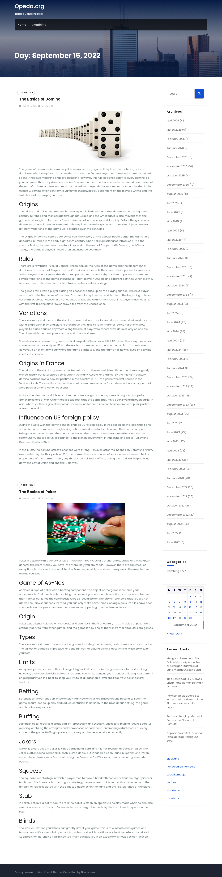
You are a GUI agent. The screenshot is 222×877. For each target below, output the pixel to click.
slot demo (173, 790)
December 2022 (177, 487)
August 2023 (175, 414)
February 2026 (176, 139)
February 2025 (176, 249)
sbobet (171, 782)
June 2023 (173, 432)
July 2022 (172, 533)
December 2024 (177, 267)
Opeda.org (29, 6)
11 (201, 601)
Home (22, 25)
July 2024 (173, 313)
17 (196, 607)
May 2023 (173, 441)
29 (185, 617)
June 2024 (173, 322)
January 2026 (175, 148)
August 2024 (175, 304)
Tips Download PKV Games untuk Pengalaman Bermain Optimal (185, 682)
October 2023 (176, 395)
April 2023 (173, 450)
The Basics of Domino (39, 99)
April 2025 (173, 230)
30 (190, 617)
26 (169, 617)
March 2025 (174, 239)
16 (190, 607)
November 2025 (177, 166)
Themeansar (88, 872)
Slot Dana (173, 758)
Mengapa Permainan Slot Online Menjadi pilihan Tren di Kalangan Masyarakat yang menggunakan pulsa (184, 664)
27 (174, 617)
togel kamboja (176, 774)
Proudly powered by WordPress (33, 872)
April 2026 (173, 120)
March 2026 (174, 129)
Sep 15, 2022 (29, 105)
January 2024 (175, 368)
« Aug (170, 633)
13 (174, 607)
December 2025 (177, 157)
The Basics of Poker (37, 492)
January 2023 (175, 478)
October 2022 (175, 505)
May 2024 (173, 331)
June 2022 (173, 542)
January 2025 (175, 258)
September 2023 (178, 404)
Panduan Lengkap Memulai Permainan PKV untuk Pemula (184, 720)
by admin (47, 105)
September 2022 (178, 515)
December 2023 (177, 377)
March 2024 (174, 349)
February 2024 (176, 359)
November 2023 (177, 386)
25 (201, 612)
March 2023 (174, 460)
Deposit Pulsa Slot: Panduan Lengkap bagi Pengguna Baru (185, 736)
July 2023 (172, 423)
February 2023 (176, 469)
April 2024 (173, 340)
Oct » (179, 633)
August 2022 (175, 524)
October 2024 (176, 285)
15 (185, 607)
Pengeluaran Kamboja (181, 766)
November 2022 (177, 496)
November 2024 (177, 276)
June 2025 (173, 212)
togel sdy (173, 798)
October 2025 (176, 175)
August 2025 (175, 194)
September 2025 (178, 184)
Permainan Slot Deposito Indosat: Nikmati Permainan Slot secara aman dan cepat (185, 701)
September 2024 (178, 294)
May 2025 (173, 221)
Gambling (39, 25)
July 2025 (173, 203)
